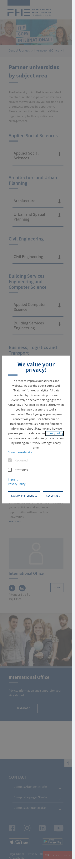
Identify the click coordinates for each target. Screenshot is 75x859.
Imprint (13, 480)
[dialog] (36, 430)
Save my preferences (24, 495)
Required (21, 460)
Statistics (21, 470)
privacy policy (54, 433)
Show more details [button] (20, 452)
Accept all (53, 495)
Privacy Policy (16, 484)
